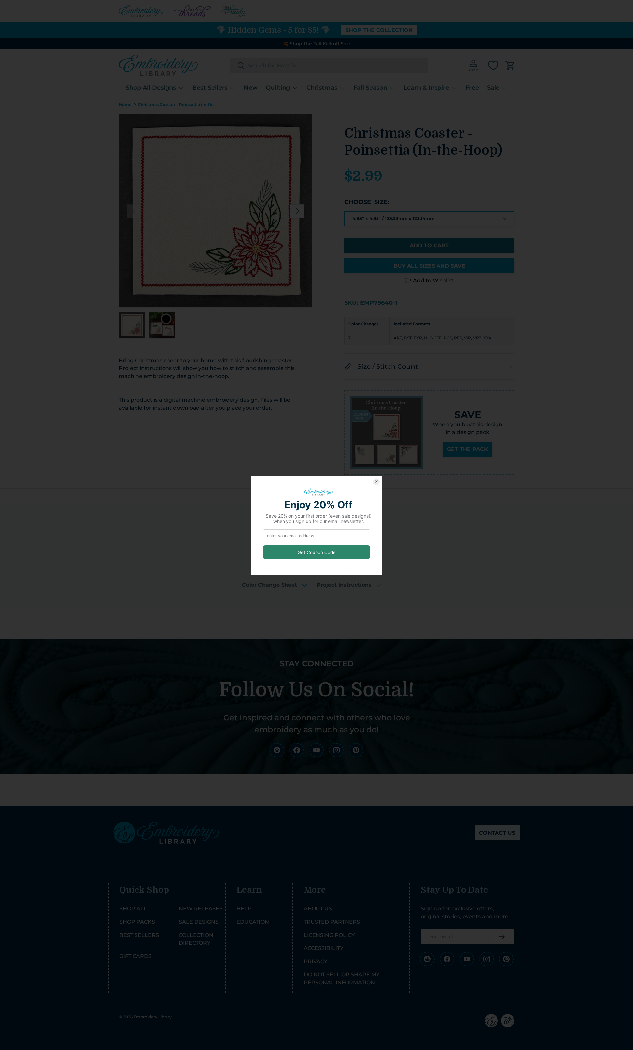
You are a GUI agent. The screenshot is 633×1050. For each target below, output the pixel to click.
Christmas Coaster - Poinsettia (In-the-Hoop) (177, 105)
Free (472, 87)
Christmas (321, 87)
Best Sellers (209, 87)
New (251, 87)
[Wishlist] (493, 65)
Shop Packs (137, 922)
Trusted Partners (332, 922)
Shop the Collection (379, 30)
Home (125, 105)
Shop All (133, 909)
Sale (493, 87)
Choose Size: (366, 202)
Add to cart (429, 245)
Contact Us (497, 833)
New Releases (201, 909)
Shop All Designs (151, 87)
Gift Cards (135, 956)
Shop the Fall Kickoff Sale (320, 44)
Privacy (315, 961)
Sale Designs (199, 922)
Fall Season (370, 87)
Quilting (278, 87)
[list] (215, 210)
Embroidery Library (153, 1016)
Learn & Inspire (426, 87)
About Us (318, 909)
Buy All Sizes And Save (429, 266)
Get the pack (467, 449)
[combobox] (329, 65)
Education (252, 922)
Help (244, 909)
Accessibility (323, 948)
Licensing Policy (329, 935)
